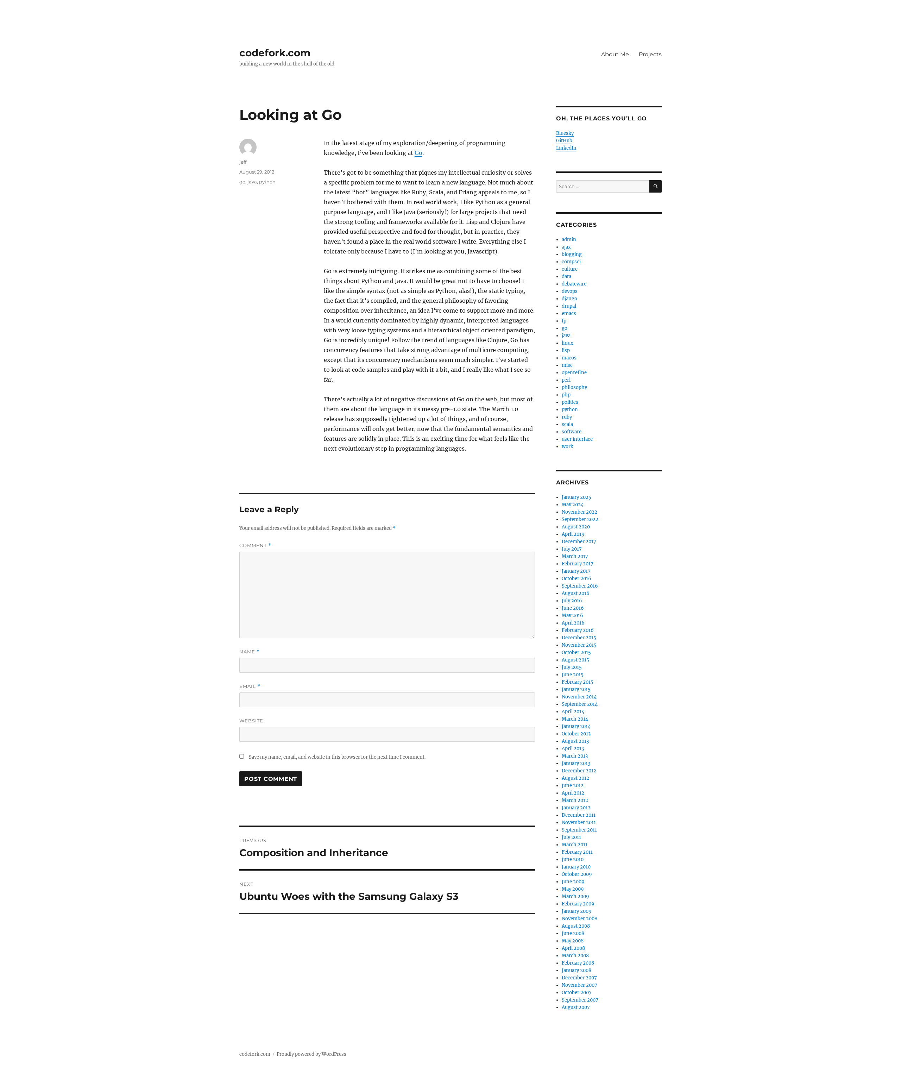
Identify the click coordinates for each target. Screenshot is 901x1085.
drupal (569, 306)
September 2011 (579, 830)
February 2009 (578, 904)
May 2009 (573, 889)
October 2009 (577, 874)
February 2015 (577, 682)
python (267, 181)
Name (249, 652)
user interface (577, 439)
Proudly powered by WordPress (311, 1054)
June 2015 (573, 675)
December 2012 (579, 771)
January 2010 (576, 867)
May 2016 (572, 616)
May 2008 (573, 941)
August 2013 (575, 741)
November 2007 (579, 985)
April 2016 (573, 623)
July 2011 (571, 837)
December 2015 (579, 638)
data (566, 277)
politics (570, 402)
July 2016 (572, 601)
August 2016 (576, 593)
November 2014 (579, 697)
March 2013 (575, 756)
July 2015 (572, 667)
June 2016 (573, 608)
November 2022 (579, 512)
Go (418, 152)
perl (566, 380)
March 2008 (575, 956)
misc (567, 365)
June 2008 (573, 933)
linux (567, 343)
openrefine (574, 373)
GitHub (564, 141)
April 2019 (573, 534)
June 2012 (573, 786)
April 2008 (573, 948)
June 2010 (573, 860)
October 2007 (577, 993)
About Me (615, 54)
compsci (571, 262)
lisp (566, 350)
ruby (567, 417)
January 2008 (576, 970)
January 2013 (576, 763)
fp (564, 321)
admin (569, 240)
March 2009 (575, 896)
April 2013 (573, 749)
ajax (566, 247)
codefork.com (274, 53)
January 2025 (576, 497)
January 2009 (577, 911)
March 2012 (575, 800)
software (571, 432)
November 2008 (579, 919)
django (569, 299)
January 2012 (576, 808)
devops (570, 291)
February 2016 (578, 630)
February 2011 (577, 852)
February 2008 (578, 963)
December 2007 (579, 978)
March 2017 (575, 556)
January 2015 (576, 689)
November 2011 (579, 823)
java (252, 181)
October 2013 (576, 734)
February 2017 (577, 564)
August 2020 (576, 527)
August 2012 (575, 778)
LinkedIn (566, 148)
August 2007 (576, 1007)
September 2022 (580, 519)
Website (251, 720)
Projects (650, 54)
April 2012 (573, 793)
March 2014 (575, 719)
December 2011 (579, 815)
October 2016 (576, 579)
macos (569, 358)
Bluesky (565, 133)
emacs (569, 313)
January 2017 (576, 571)
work (567, 447)
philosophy (574, 387)
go (242, 181)
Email (249, 686)
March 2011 (574, 845)
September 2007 (580, 1000)
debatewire (574, 284)
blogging (572, 254)
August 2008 (576, 926)
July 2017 (572, 549)
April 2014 (573, 712)
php (566, 395)
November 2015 (579, 645)
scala (567, 424)
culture (570, 269)
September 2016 (580, 586)
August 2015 (575, 660)
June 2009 (573, 882)
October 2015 (576, 653)
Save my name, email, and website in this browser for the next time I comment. (337, 757)
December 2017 (579, 542)
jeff (242, 162)
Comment (255, 545)
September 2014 (580, 704)
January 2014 (576, 726)
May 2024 (573, 505)
